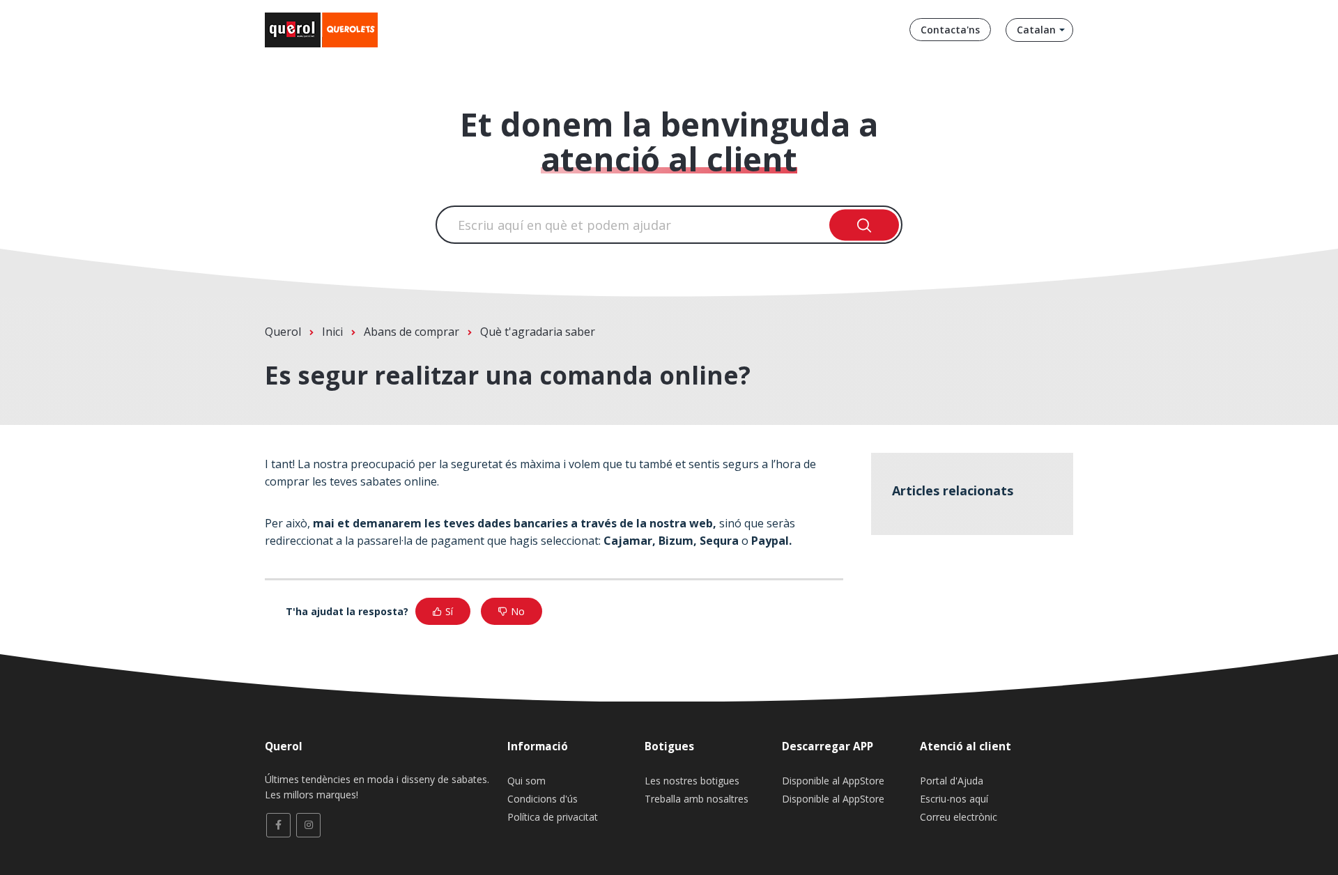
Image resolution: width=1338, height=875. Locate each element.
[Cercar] (864, 224)
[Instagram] (308, 825)
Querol (283, 331)
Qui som (526, 780)
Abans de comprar (411, 331)
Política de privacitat (552, 816)
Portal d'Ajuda (951, 780)
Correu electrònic (958, 816)
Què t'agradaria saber (537, 331)
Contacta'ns (950, 29)
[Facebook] (278, 825)
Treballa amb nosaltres (696, 798)
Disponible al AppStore (833, 780)
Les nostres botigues (692, 780)
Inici (332, 331)
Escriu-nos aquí (954, 798)
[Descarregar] (643, 256)
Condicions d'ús (542, 798)
